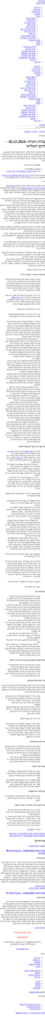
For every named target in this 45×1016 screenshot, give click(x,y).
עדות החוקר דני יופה (28, 29)
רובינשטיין (19, 458)
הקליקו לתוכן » (39, 886)
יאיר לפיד (32, 34)
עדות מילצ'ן (31, 25)
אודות (38, 44)
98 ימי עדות (31, 171)
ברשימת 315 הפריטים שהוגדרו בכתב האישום (25, 187)
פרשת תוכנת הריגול (28, 36)
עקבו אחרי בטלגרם (28, 55)
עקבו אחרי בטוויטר (28, 51)
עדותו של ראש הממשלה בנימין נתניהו (16, 175)
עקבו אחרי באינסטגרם (27, 58)
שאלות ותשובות (34, 40)
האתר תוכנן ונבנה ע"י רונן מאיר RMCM (30, 1013)
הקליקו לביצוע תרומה (22, 949)
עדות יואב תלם (29, 31)
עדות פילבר (31, 20)
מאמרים (37, 14)
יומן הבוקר (36, 9)
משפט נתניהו (30, 18)
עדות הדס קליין (29, 23)
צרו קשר (37, 62)
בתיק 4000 (16, 297)
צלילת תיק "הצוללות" (27, 38)
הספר (38, 42)
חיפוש (43, 127)
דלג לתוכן (41, 1)
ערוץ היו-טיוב (30, 49)
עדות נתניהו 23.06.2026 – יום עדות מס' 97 (25, 893)
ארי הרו (10, 451)
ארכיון (38, 16)
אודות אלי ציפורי (29, 47)
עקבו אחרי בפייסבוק (28, 53)
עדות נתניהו (36, 12)
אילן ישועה (29, 451)
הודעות (32, 60)
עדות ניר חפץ (30, 27)
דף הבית (37, 7)
